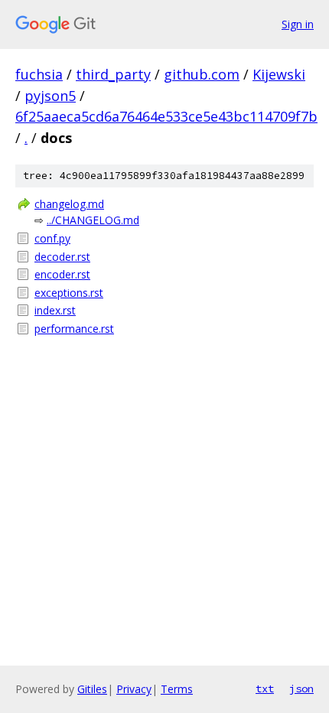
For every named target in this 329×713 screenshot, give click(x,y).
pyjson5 (50, 95)
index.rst (55, 310)
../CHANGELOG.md (93, 220)
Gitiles (92, 689)
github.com (201, 74)
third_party (113, 74)
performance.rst (74, 328)
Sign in (298, 24)
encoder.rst (62, 274)
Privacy (133, 689)
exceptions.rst (68, 292)
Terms (177, 689)
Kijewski (278, 74)
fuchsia (39, 74)
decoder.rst (62, 256)
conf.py (52, 238)
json (301, 688)
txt (265, 688)
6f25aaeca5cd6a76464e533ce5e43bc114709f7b (166, 116)
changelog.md (69, 204)
